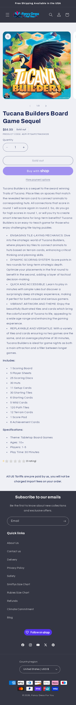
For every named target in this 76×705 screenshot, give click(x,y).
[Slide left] (30, 106)
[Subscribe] (65, 521)
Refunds (12, 601)
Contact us (14, 551)
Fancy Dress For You (42, 695)
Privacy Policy (15, 568)
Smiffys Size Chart (18, 584)
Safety (11, 576)
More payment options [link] (38, 180)
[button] (7, 15)
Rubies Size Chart (18, 592)
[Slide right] (46, 106)
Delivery (12, 559)
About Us (13, 543)
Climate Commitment (20, 609)
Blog (10, 617)
